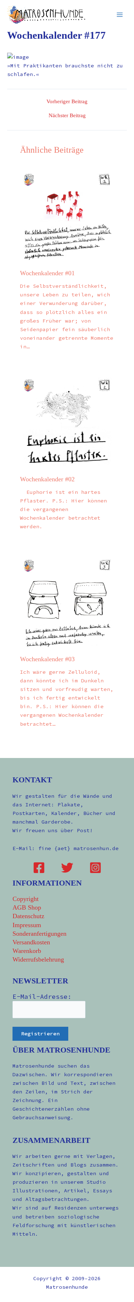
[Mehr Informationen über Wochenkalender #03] (67, 603)
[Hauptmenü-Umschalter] (120, 14)
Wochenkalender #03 (47, 659)
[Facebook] (39, 868)
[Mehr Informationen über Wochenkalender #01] (67, 217)
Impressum (27, 925)
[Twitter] (67, 868)
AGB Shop (27, 907)
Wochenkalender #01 (47, 273)
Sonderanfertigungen (39, 933)
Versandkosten (31, 942)
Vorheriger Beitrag (67, 101)
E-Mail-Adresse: (42, 996)
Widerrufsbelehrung (38, 959)
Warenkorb (27, 950)
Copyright (26, 898)
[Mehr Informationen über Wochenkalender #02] (67, 423)
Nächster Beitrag (67, 115)
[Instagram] (95, 868)
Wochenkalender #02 (47, 479)
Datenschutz (28, 916)
